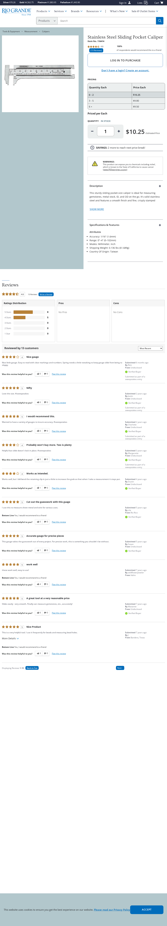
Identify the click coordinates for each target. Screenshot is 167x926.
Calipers (46, 31)
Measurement (30, 31)
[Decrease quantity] (92, 131)
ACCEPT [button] (147, 909)
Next (120, 668)
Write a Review (46, 294)
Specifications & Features (104, 224)
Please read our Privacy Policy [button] (112, 909)
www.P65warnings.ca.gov (115, 169)
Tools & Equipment (11, 31)
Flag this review (59, 374)
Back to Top (32, 668)
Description (96, 185)
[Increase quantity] (118, 131)
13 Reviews (96, 50)
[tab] (125, 199)
